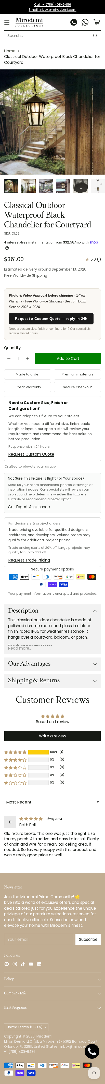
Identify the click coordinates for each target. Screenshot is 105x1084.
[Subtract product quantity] (9, 358)
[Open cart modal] (96, 22)
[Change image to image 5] (80, 186)
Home (10, 51)
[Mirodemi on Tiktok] (23, 965)
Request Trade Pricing (29, 560)
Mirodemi (44, 1036)
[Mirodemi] (29, 22)
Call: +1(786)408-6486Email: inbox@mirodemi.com (52, 7)
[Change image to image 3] (46, 186)
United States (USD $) (25, 1027)
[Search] (95, 35)
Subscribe (88, 939)
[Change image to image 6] (98, 186)
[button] (15, 752)
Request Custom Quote (31, 454)
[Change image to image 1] (11, 186)
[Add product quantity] (27, 358)
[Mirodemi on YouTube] (31, 965)
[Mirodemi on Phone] (73, 23)
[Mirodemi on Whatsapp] (85, 23)
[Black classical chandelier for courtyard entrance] (52, 122)
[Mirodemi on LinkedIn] (39, 965)
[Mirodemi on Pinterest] (7, 965)
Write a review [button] (52, 736)
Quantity (12, 347)
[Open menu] (7, 22)
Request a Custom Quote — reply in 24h (51, 318)
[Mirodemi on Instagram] (15, 965)
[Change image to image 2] (28, 186)
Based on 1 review (52, 721)
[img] (31, 818)
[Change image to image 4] (63, 186)
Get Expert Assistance (29, 506)
